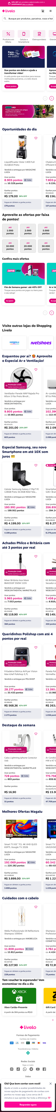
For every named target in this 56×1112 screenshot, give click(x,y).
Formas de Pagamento (28, 1035)
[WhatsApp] (25, 1069)
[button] (43, 11)
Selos (28, 1076)
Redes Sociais (28, 1061)
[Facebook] (44, 1069)
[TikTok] (18, 1069)
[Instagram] (12, 1069)
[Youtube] (38, 1069)
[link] (8, 11)
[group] (28, 3)
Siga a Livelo (28, 1065)
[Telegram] (31, 1069)
